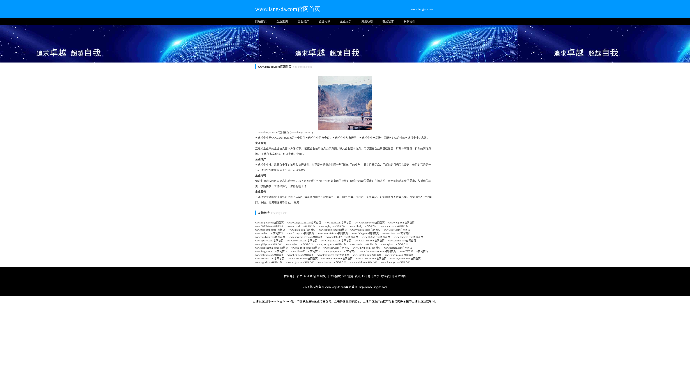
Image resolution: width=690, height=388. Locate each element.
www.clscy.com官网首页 (336, 247)
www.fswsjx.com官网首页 (363, 244)
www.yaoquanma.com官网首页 (340, 251)
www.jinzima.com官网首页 (399, 255)
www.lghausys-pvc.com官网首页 (306, 237)
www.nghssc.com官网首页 (394, 244)
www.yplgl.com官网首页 (401, 222)
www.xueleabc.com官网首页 (370, 222)
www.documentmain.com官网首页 (378, 251)
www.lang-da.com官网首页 (269, 222)
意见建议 (373, 276)
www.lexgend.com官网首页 (300, 262)
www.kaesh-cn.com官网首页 (303, 258)
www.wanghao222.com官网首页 (304, 222)
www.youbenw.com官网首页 (365, 229)
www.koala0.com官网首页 (364, 262)
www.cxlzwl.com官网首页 (301, 226)
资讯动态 (367, 21)
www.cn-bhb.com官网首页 (269, 233)
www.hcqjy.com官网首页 (300, 255)
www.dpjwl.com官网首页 (268, 262)
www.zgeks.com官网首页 (338, 222)
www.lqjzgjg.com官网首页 (398, 247)
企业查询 (282, 21)
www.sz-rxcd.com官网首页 (305, 247)
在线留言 (388, 21)
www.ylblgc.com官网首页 (268, 244)
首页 (300, 276)
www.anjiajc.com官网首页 (333, 229)
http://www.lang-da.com (373, 286)
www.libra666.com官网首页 (305, 251)
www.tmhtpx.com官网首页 (332, 262)
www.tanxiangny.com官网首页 (333, 255)
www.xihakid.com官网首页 (367, 255)
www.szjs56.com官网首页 (299, 244)
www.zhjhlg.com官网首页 (365, 233)
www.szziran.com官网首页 (396, 233)
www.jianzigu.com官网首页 (331, 244)
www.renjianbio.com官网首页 (337, 258)
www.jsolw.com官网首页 (397, 229)
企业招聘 (324, 21)
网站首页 (261, 21)
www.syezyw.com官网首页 (269, 240)
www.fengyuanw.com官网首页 (271, 251)
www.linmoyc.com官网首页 (395, 262)
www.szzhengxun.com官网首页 (271, 247)
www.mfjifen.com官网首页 (269, 255)
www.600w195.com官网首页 (302, 240)
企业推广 (303, 21)
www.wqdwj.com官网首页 (332, 226)
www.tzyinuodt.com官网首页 (405, 258)
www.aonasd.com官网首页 (402, 240)
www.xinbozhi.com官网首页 (270, 229)
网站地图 (400, 276)
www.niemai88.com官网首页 (333, 233)
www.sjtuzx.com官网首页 (394, 226)
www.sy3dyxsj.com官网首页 (270, 237)
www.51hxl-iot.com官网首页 (371, 258)
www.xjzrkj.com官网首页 (302, 229)
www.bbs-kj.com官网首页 (363, 226)
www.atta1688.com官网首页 (370, 240)
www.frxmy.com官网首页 (300, 233)
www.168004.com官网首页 (269, 226)
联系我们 (409, 21)
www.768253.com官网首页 (413, 251)
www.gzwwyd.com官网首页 (408, 237)
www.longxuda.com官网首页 (336, 240)
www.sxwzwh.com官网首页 (269, 258)
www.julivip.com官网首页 (367, 247)
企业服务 (345, 21)
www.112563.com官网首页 (376, 237)
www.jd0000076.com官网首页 (342, 237)
